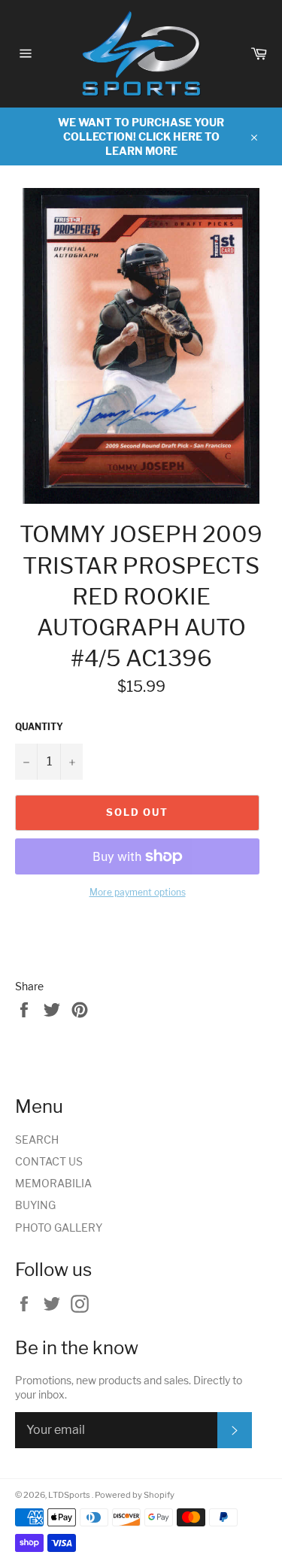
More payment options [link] (137, 892)
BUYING (35, 1205)
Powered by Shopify (134, 1495)
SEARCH (37, 1139)
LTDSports (70, 1495)
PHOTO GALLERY (58, 1227)
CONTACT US (49, 1161)
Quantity (39, 726)
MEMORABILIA (53, 1183)
